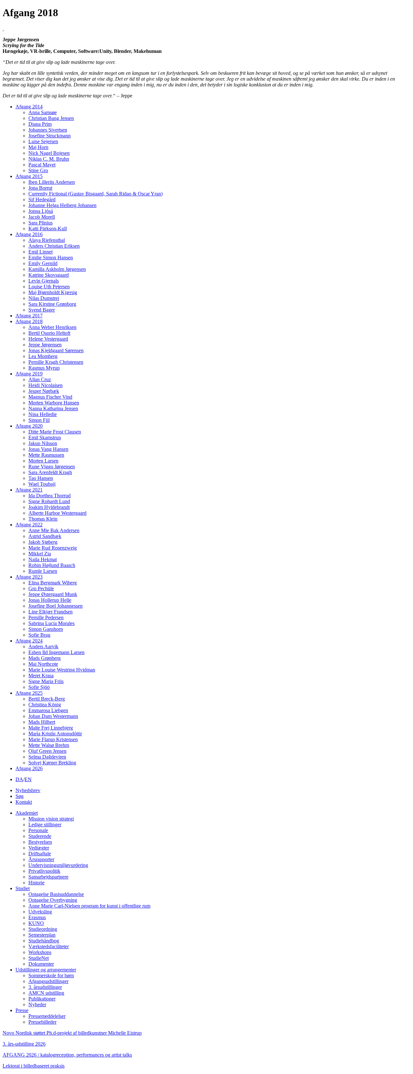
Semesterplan (41, 935)
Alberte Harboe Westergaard (57, 513)
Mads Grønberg (44, 658)
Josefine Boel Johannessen (55, 606)
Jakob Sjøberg (42, 542)
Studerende (39, 836)
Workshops (39, 952)
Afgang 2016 (29, 234)
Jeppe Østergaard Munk (52, 594)
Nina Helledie (42, 414)
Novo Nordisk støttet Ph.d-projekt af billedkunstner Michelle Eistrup (72, 1033)
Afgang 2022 (29, 524)
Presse (21, 1010)
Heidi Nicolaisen (45, 385)
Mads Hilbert (41, 722)
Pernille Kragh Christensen (55, 362)
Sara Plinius (40, 222)
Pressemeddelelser (46, 1016)
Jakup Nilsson (42, 443)
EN (28, 779)
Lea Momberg (42, 356)
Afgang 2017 (29, 315)
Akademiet (26, 813)
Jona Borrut (40, 188)
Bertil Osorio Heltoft (49, 333)
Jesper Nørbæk (43, 391)
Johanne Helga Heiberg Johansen (62, 205)
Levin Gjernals (43, 280)
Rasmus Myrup (44, 368)
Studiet (22, 888)
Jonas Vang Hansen (48, 449)
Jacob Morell (41, 217)
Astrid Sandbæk (44, 536)
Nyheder (37, 1004)
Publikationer (41, 998)
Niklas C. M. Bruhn (48, 159)
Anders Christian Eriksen (54, 246)
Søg (19, 796)
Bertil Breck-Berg (46, 698)
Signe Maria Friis (46, 681)
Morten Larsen (43, 460)
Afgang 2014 (29, 106)
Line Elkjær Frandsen (50, 611)
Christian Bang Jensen (51, 118)
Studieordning (42, 929)
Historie (36, 882)
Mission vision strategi (51, 818)
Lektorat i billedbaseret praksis (34, 1066)
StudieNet (38, 958)
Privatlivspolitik (44, 871)
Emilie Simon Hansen (50, 257)
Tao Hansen (40, 478)
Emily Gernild (42, 263)
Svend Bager (41, 310)
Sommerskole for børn (51, 975)
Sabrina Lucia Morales (51, 623)
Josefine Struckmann (49, 135)
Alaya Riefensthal (46, 240)
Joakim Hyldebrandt (49, 507)
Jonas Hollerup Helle (49, 600)
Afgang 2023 (29, 577)
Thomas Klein (42, 519)
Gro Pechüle (41, 588)
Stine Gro (38, 170)
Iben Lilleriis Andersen (51, 182)
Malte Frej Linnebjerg (50, 728)
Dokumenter (41, 964)
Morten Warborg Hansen (53, 402)
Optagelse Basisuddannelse (56, 894)
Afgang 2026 (29, 768)
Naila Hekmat (42, 559)
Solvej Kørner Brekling (52, 762)
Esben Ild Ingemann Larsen (56, 652)
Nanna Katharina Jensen (53, 408)
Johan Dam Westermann (53, 716)
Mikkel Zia (39, 553)
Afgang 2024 (29, 640)
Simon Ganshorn (45, 629)
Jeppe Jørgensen (45, 344)
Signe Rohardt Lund (49, 501)
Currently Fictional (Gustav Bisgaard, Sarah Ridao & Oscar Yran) (95, 193)
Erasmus (37, 917)
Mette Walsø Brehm (48, 745)
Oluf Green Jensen (47, 751)
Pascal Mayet (41, 164)
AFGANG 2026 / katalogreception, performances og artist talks (67, 1055)
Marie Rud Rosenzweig (52, 548)
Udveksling (40, 911)
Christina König (44, 704)
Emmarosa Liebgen (48, 710)
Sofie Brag (39, 635)
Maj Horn (38, 147)
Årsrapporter (41, 859)
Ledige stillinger (44, 824)
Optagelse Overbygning (52, 900)
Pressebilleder (42, 1022)
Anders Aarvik (43, 646)
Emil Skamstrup (44, 437)
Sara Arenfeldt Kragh (50, 472)
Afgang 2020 (29, 426)
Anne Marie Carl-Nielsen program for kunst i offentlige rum (89, 906)
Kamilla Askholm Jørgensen (57, 269)
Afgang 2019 (29, 373)
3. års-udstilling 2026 (24, 1044)
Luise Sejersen (43, 141)
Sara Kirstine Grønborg (52, 304)
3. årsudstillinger (45, 987)
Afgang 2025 (29, 693)
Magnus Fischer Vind (50, 397)
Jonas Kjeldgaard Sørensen (56, 350)
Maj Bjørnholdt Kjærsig (52, 292)
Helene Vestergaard (48, 339)
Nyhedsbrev (27, 790)
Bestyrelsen (40, 842)
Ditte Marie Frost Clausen (54, 431)
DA (19, 779)
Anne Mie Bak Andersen (53, 530)
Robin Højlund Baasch (51, 565)
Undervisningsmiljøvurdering (58, 865)
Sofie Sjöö (39, 687)
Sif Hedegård (41, 199)
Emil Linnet (40, 251)
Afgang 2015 (29, 176)
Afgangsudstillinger (48, 981)
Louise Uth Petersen (49, 286)
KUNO (36, 923)
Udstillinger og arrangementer (45, 969)
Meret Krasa (41, 675)
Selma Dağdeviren (47, 757)
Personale (38, 830)
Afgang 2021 (29, 489)
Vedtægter (38, 847)
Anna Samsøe (42, 112)
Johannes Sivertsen (47, 130)
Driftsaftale (39, 853)
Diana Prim (40, 124)
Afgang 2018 (29, 321)
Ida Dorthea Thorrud (49, 495)
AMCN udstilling (46, 993)
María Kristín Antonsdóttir (55, 733)
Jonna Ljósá (40, 211)
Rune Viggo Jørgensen (51, 466)
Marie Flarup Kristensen (53, 739)
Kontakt (23, 802)
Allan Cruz (39, 379)
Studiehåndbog (43, 940)
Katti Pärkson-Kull (47, 228)
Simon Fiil (39, 420)
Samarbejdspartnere (48, 877)
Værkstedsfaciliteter (48, 946)
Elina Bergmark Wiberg (52, 582)
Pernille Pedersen (46, 617)
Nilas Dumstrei (43, 298)
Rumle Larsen (42, 571)
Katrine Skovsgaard (48, 275)
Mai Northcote (43, 664)
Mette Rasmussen (46, 455)
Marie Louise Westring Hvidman (61, 669)
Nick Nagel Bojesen (49, 153)
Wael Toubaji (41, 484)
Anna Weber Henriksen (52, 327)
